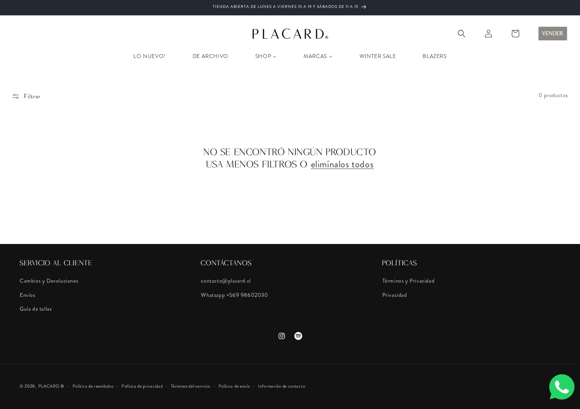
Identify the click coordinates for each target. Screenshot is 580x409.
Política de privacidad (142, 386)
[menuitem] (149, 56)
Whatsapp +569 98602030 (234, 295)
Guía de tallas (36, 309)
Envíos (28, 295)
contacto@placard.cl (226, 281)
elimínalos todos (342, 164)
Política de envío (234, 386)
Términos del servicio (190, 386)
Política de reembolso (93, 386)
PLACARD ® (51, 386)
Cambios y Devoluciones (49, 281)
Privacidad (394, 295)
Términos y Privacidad (408, 281)
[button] (461, 33)
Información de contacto (281, 386)
